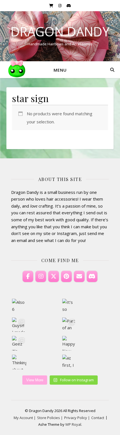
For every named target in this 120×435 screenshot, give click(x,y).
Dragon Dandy (60, 31)
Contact (97, 417)
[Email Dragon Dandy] (79, 276)
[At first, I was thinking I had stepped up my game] (69, 362)
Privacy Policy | (77, 417)
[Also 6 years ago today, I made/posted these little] (19, 306)
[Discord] (92, 276)
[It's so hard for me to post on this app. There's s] (69, 306)
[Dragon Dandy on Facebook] (27, 276)
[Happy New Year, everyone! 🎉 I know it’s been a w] (69, 343)
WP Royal (73, 424)
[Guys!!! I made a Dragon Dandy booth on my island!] (19, 325)
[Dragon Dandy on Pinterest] (66, 276)
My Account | (25, 417)
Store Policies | (50, 417)
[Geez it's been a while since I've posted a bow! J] (19, 343)
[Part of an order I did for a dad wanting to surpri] (69, 325)
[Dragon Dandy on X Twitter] (53, 276)
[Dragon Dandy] (17, 70)
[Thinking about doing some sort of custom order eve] (19, 362)
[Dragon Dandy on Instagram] (40, 276)
